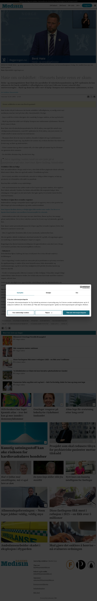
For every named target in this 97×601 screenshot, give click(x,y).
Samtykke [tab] (20, 293)
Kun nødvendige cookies (21, 312)
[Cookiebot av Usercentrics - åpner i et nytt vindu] (81, 287)
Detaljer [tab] (48, 293)
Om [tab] (77, 293)
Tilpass (47, 312)
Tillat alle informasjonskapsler (76, 312)
